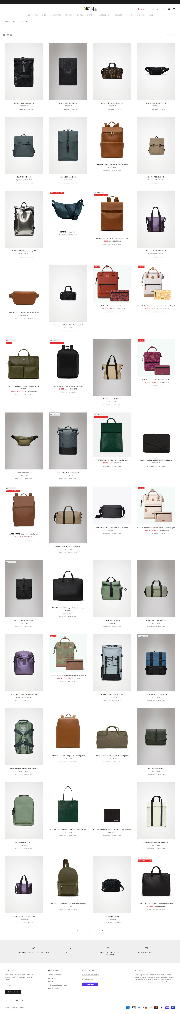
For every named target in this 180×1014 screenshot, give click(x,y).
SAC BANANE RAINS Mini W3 (156, 103)
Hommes (79, 15)
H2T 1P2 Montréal (87, 979)
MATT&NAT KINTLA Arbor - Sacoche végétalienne (156, 904)
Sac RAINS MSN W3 (24, 177)
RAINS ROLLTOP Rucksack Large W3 (24, 251)
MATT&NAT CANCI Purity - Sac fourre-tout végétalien (68, 830)
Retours (51, 982)
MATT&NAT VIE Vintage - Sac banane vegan (24, 312)
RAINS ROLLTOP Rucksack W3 (24, 103)
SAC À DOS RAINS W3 (68, 177)
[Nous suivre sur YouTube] (17, 1000)
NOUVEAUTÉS (32, 15)
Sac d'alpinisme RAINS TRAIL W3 (112, 694)
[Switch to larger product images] (4, 35)
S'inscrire (13, 992)
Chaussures (55, 15)
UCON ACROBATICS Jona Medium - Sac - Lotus (112, 528)
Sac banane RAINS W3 (23, 473)
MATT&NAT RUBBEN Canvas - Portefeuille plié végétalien (112, 830)
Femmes (68, 15)
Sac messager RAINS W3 (156, 768)
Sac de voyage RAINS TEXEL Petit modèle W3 (24, 768)
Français (154, 9)
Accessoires (104, 15)
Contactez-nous (53, 988)
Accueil (8, 21)
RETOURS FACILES (71, 952)
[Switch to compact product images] (11, 35)
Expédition (51, 978)
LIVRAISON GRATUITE (83, 2)
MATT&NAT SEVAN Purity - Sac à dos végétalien (112, 460)
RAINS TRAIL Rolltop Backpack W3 (68, 473)
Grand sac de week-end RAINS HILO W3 (68, 547)
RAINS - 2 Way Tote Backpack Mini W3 (156, 842)
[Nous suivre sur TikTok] (22, 1000)
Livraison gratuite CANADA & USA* (33, 952)
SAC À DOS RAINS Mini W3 (68, 103)
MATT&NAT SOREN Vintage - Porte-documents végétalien (24, 387)
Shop (15, 21)
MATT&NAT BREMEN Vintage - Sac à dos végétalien (68, 756)
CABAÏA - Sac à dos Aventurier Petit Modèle (156, 380)
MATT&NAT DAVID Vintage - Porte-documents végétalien (68, 609)
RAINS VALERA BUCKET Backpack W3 (24, 694)
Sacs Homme (23, 21)
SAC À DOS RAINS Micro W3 (24, 620)
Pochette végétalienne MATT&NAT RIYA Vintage (156, 460)
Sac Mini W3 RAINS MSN (156, 177)
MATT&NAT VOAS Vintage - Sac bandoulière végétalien (68, 904)
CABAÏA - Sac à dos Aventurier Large (112, 306)
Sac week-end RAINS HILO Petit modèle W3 (68, 325)
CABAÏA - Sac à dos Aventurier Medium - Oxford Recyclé (156, 306)
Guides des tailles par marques (58, 985)
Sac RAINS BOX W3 (112, 916)
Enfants (90, 15)
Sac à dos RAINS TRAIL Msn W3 (156, 694)
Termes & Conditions (55, 975)
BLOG (151, 15)
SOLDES (130, 15)
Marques (141, 15)
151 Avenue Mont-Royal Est (90, 975)
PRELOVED (118, 15)
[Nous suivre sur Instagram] (11, 1000)
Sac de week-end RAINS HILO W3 (112, 103)
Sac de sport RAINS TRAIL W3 (156, 620)
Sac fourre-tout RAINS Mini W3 (156, 251)
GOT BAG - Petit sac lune (68, 232)
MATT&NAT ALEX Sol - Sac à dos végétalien (67, 386)
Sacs (44, 15)
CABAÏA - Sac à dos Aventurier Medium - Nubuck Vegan (68, 675)
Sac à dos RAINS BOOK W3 (24, 842)
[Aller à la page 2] (102, 930)
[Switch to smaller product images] (8, 35)
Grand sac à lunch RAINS (112, 620)
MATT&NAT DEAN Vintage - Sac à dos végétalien (112, 164)
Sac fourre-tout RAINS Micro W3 (24, 916)
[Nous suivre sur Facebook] (6, 1000)
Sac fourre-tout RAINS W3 (112, 399)
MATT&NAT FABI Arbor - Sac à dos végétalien (24, 534)
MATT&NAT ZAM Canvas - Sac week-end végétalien (112, 756)
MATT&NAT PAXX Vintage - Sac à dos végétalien (112, 238)
